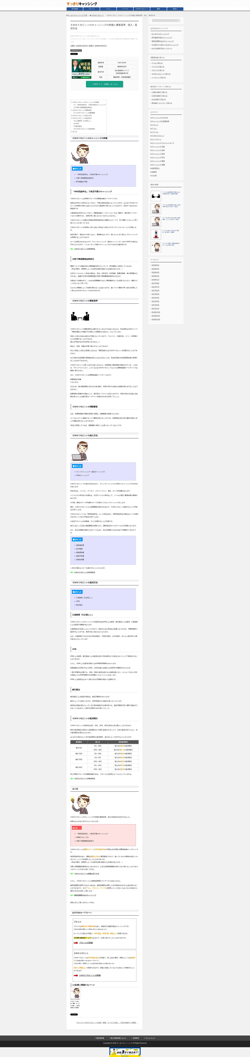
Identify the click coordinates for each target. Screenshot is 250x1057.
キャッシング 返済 (158, 154)
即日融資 (75, 9)
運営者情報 (100, 1038)
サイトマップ (150, 1038)
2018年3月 (155, 272)
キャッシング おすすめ (160, 118)
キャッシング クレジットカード (163, 143)
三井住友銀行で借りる (159, 96)
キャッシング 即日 (158, 157)
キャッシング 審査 (158, 161)
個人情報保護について (118, 1038)
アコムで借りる (157, 63)
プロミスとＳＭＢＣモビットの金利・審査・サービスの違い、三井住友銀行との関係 (106, 1022)
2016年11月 (156, 316)
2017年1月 (155, 308)
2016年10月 (156, 319)
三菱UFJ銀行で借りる (159, 92)
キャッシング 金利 (158, 150)
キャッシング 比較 (158, 146)
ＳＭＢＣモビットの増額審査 (84, 113)
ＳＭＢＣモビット (141, 9)
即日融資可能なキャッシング (162, 37)
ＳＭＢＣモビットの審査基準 (81, 110)
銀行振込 (78, 126)
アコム (108, 9)
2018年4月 (155, 269)
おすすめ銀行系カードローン (162, 48)
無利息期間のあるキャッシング (85, 895)
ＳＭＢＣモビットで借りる (161, 74)
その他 (154, 175)
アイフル (125, 9)
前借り (175, 9)
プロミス (91, 9)
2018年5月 (155, 265)
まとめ (74, 131)
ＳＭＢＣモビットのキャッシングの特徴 (85, 102)
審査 (158, 9)
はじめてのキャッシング (160, 34)
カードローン (156, 139)
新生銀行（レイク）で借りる (162, 103)
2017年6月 (155, 290)
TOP (77, 15)
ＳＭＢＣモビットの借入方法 (81, 115)
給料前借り (156, 168)
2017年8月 (155, 283)
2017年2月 (155, 305)
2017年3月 (155, 301)
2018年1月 (155, 279)
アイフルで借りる (158, 67)
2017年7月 (155, 287)
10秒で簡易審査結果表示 (83, 107)
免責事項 (136, 1038)
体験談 (154, 172)
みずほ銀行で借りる (159, 99)
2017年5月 (155, 294)
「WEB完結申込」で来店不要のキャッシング (90, 105)
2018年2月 (155, 276)
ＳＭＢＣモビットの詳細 (90, 975)
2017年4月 (155, 298)
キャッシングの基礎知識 (160, 121)
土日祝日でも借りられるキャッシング (165, 45)
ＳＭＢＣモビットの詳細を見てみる (86, 873)
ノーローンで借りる (159, 77)
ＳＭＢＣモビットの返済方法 (81, 118)
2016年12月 (156, 312)
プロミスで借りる (158, 70)
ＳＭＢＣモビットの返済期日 (84, 129)
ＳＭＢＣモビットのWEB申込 (84, 249)
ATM (76, 123)
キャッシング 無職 (158, 165)
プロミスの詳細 (86, 943)
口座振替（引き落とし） (83, 121)
